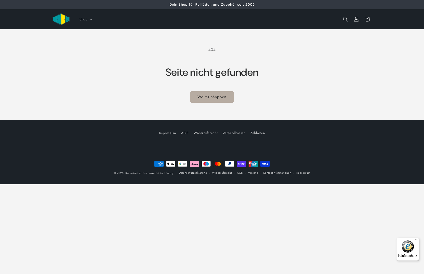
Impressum (167, 132)
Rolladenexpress (136, 173)
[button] (85, 19)
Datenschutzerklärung (193, 173)
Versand (253, 173)
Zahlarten (257, 132)
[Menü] (416, 241)
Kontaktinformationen (277, 173)
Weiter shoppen (212, 97)
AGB (184, 132)
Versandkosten (234, 132)
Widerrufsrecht (205, 132)
